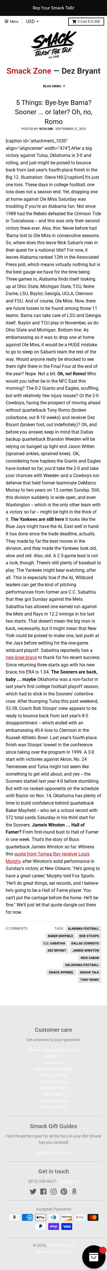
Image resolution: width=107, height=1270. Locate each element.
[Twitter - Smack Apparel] (33, 1191)
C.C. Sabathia (54, 943)
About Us (53, 1056)
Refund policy (54, 1107)
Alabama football (83, 929)
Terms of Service (53, 1082)
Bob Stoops (89, 936)
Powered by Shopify (53, 1251)
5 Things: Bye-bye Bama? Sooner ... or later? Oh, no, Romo (53, 112)
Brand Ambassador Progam (53, 1050)
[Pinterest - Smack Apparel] (63, 1191)
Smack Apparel (61, 972)
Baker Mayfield (60, 936)
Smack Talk (89, 972)
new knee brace (21, 657)
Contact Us (53, 1062)
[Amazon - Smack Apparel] (74, 1191)
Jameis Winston (85, 950)
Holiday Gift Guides (53, 1152)
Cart (89, 22)
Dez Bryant (57, 950)
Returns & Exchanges (53, 1069)
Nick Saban (90, 958)
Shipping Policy (53, 1088)
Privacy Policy (53, 1075)
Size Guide (54, 1094)
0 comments (16, 929)
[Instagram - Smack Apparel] (53, 1191)
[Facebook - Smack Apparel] (43, 1191)
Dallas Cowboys (85, 943)
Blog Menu (52, 86)
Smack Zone (29, 71)
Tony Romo (89, 980)
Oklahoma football (82, 965)
